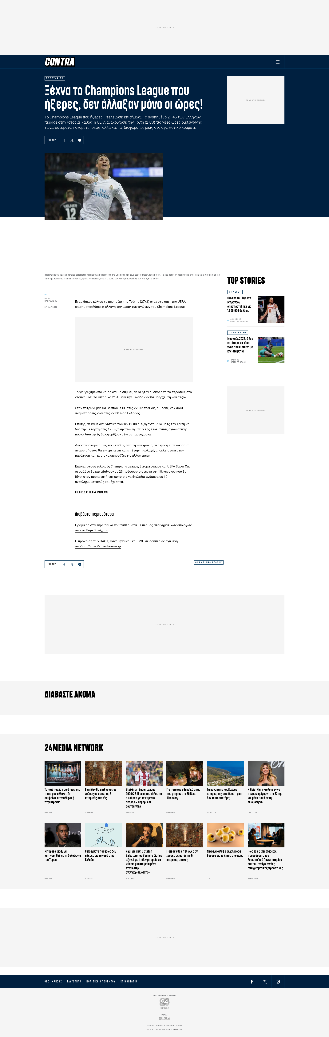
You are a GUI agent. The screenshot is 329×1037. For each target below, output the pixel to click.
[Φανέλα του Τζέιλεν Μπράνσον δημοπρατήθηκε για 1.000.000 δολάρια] (271, 309)
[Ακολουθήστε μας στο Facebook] (252, 981)
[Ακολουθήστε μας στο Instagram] (278, 981)
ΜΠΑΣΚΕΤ (235, 292)
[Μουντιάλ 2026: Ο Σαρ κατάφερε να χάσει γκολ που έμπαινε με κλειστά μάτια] (271, 350)
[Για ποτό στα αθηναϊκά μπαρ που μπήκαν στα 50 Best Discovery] (184, 773)
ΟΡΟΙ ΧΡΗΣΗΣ (53, 981)
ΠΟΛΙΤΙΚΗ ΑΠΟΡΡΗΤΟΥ (101, 981)
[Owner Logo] (165, 1003)
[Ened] (164, 1018)
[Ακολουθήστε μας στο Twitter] (265, 981)
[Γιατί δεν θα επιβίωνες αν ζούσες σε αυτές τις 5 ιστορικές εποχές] (103, 773)
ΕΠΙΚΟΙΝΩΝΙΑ (129, 981)
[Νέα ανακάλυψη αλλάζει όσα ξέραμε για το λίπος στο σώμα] (225, 835)
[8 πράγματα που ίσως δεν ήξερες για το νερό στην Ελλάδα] (103, 835)
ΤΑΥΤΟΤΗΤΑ (74, 981)
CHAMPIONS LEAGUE (208, 562)
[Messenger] (79, 140)
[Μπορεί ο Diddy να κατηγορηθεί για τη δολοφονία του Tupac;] (63, 835)
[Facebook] (64, 140)
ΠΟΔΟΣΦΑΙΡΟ (237, 332)
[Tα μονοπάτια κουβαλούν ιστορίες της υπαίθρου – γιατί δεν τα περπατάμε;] (225, 773)
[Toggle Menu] (277, 61)
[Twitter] (71, 140)
